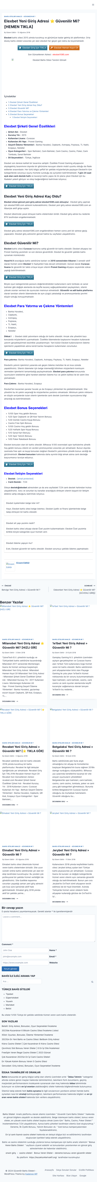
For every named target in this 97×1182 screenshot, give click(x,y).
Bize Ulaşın (71, 1175)
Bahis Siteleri (9, 1114)
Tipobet (9, 994)
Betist (8, 1008)
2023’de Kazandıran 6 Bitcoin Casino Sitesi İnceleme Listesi (30, 1030)
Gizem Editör (11, 32)
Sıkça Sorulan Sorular (66, 1170)
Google (82, 1175)
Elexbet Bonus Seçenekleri (22, 114)
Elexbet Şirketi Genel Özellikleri (24, 102)
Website (53, 962)
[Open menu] (93, 4)
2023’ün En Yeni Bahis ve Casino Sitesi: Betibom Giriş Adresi (30, 1039)
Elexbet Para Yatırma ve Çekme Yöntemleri (29, 111)
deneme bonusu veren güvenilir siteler (73, 1153)
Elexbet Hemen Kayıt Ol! (65, 47)
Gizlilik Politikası (86, 1170)
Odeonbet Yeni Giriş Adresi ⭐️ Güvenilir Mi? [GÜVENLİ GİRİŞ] (74, 589)
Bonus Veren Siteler (43, 1153)
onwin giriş (11, 1153)
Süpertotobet (12, 998)
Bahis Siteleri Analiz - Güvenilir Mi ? (19, 16)
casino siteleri (26, 1153)
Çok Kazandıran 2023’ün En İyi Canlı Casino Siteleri (26, 1057)
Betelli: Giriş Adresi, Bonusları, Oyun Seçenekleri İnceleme (29, 1026)
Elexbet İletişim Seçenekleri (25, 117)
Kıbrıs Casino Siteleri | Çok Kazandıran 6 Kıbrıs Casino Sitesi (30, 1044)
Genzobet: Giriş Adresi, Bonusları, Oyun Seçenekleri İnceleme (31, 1066)
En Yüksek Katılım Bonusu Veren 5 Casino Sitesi (24, 1061)
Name (53, 950)
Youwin (9, 1001)
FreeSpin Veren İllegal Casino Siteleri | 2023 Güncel (26, 1052)
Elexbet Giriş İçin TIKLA (34, 47)
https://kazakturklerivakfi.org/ (43, 1157)
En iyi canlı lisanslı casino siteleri (21, 1134)
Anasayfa (49, 1170)
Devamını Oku (10, 701)
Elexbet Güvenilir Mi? (19, 108)
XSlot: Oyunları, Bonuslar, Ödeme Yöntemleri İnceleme (27, 1035)
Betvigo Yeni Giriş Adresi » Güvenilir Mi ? (21, 588)
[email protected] (25, 478)
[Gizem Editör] (11, 566)
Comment (7, 944)
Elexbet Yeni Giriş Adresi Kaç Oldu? (26, 105)
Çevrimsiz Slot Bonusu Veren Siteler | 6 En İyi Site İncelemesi (30, 1048)
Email (52, 956)
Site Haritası (58, 1175)
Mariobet (10, 1005)
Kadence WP (31, 1174)
